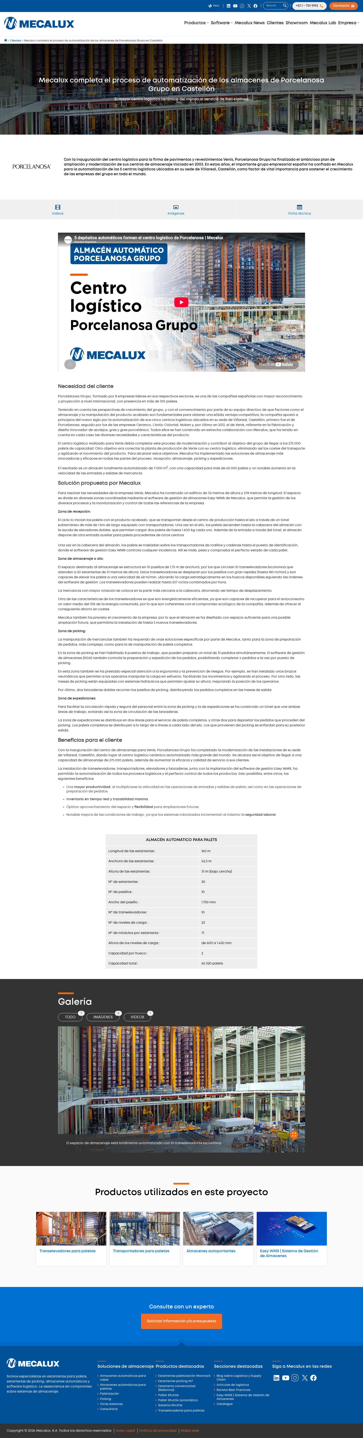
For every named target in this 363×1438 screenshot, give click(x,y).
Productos (195, 23)
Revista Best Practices (233, 1390)
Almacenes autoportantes (211, 1251)
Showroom (297, 23)
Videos (141, 1016)
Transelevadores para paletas (67, 1251)
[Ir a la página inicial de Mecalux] (6, 41)
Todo (73, 1016)
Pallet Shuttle (168, 1395)
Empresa (347, 23)
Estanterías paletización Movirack (184, 1376)
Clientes (275, 23)
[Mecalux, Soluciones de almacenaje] (39, 30)
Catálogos (225, 1404)
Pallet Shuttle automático (178, 1400)
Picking (105, 1399)
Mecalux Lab (323, 23)
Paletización (109, 1394)
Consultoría (109, 1409)
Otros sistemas (111, 1404)
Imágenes (106, 1016)
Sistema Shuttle (170, 1405)
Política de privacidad (157, 1430)
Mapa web (190, 1430)
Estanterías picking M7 (175, 1381)
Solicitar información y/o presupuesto (181, 1321)
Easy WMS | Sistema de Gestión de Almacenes (289, 1254)
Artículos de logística (233, 1385)
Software (221, 23)
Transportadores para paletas (141, 1251)
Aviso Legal (125, 1430)
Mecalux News (250, 23)
